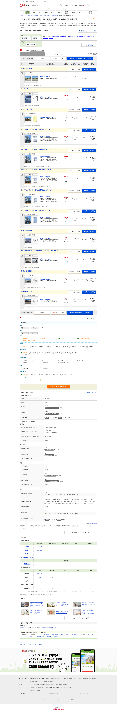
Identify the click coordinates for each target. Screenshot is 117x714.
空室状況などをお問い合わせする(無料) (81, 58)
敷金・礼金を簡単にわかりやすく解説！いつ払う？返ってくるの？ (88, 604)
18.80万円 (39, 546)
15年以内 (65, 347)
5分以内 (41, 352)
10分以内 (57, 352)
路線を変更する (26, 38)
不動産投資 (65, 687)
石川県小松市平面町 (26, 230)
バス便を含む (26, 355)
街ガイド (66, 694)
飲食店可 (25, 362)
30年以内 (91, 347)
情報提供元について (24, 644)
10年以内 (57, 347)
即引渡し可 (82, 360)
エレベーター (45, 362)
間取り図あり (23, 627)
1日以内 (45, 374)
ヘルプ (54, 699)
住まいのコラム (72, 694)
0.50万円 (40, 588)
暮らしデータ (57, 637)
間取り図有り (26, 368)
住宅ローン (71, 687)
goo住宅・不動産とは (35, 678)
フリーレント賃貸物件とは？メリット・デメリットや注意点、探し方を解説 (88, 612)
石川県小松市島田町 (26, 68)
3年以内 (41, 347)
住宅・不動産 (91, 634)
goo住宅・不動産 (23, 678)
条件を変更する (31, 44)
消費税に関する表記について (50, 681)
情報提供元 (80, 678)
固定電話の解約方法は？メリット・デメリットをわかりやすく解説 (62, 604)
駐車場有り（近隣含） (66, 362)
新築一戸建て (46, 634)
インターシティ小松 (26, 109)
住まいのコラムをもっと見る (81, 618)
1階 (42, 360)
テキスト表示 (32, 54)
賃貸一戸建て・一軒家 (45, 684)
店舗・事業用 (74, 634)
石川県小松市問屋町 (26, 271)
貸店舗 (43, 338)
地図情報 (88, 694)
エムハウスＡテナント (27, 291)
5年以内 (49, 347)
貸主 (43, 328)
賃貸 (67, 634)
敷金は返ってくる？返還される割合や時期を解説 (62, 612)
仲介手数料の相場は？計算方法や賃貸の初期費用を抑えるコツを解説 (37, 612)
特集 (31, 694)
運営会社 (72, 699)
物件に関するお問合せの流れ (70, 678)
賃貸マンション (54, 684)
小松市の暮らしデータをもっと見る (81, 532)
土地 (62, 634)
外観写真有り (45, 368)
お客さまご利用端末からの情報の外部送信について (52, 678)
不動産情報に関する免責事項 (36, 644)
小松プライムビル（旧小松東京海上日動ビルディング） (37, 129)
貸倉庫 (54, 627)
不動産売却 (32, 690)
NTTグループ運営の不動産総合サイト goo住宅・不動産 (33, 1)
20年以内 (74, 347)
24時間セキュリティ (28, 360)
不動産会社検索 (40, 637)
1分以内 (33, 352)
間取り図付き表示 (58, 54)
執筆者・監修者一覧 (80, 694)
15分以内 (65, 352)
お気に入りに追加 (59, 58)
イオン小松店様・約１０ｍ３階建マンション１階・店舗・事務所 (39, 250)
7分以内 (49, 352)
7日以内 (61, 374)
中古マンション (41, 687)
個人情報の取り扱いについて (36, 681)
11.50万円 (39, 577)
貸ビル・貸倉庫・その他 (29, 340)
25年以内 (82, 347)
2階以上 (62, 360)
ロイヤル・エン (25, 88)
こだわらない (26, 374)
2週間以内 (69, 374)
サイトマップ (66, 699)
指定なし (25, 347)
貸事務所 (25, 338)
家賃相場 (49, 637)
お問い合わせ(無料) (90, 69)
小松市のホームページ (91, 392)
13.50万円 (39, 573)
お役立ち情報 (22, 693)
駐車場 (60, 684)
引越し (35, 694)
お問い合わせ (59, 699)
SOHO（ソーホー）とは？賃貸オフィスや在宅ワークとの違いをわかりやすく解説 (37, 604)
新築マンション (33, 687)
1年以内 (33, 347)
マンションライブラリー (28, 637)
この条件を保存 (89, 45)
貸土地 (62, 338)
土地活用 (38, 690)
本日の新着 (37, 374)
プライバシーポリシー (47, 699)
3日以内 (53, 374)
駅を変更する (36, 38)
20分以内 (74, 352)
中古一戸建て (55, 634)
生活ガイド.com (93, 523)
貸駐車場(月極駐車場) (84, 338)
